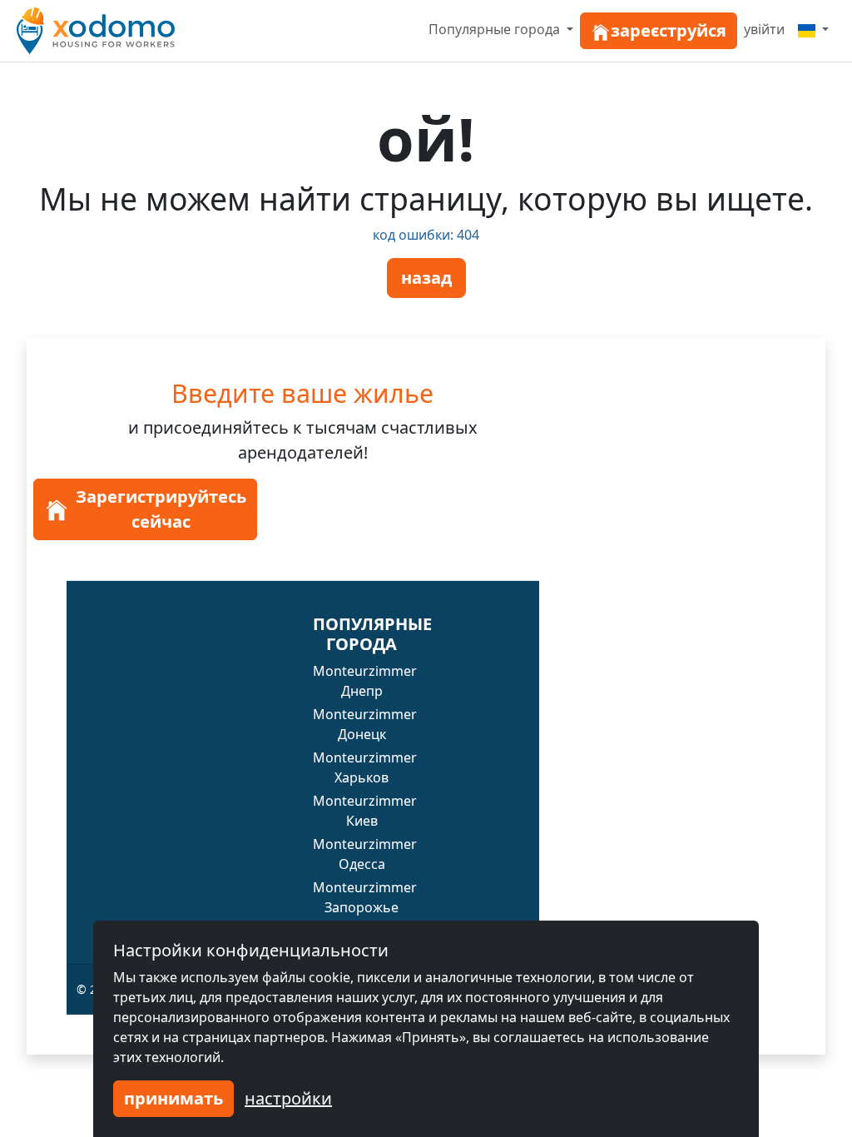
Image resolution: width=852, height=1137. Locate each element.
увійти (764, 29)
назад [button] (426, 277)
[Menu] (813, 29)
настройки (288, 1098)
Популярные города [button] (495, 29)
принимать (173, 1098)
